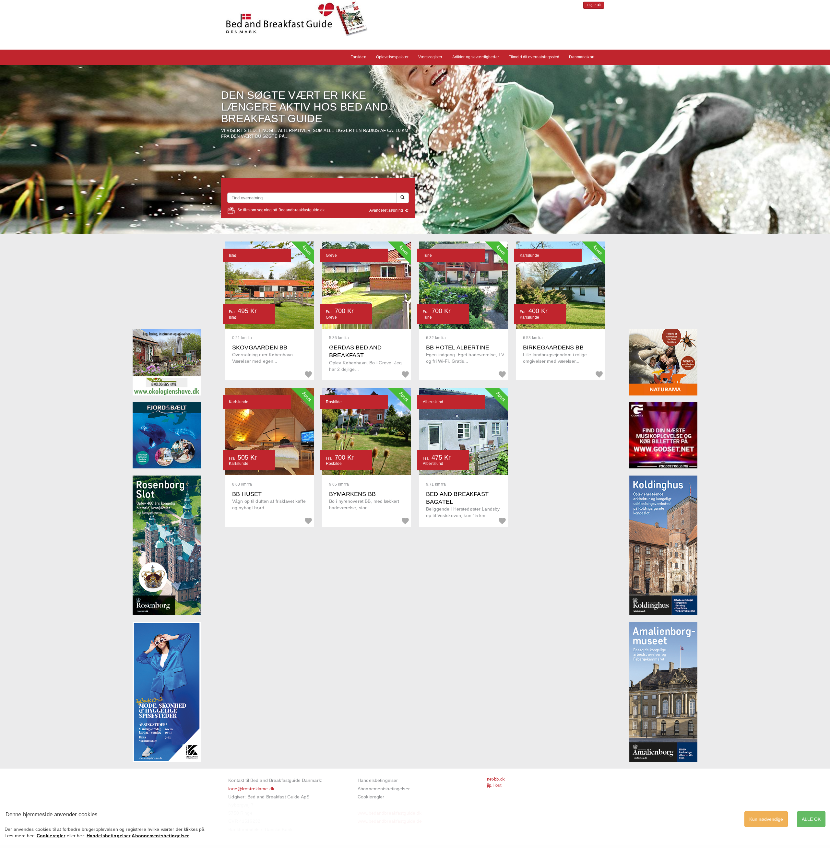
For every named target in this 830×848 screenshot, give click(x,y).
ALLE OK (811, 819)
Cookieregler (371, 796)
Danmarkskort (581, 57)
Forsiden (358, 57)
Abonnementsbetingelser (384, 788)
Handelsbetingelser (378, 780)
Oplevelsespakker (392, 57)
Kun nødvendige (766, 819)
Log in (592, 5)
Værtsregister (430, 57)
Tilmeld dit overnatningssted (534, 57)
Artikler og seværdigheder (475, 57)
